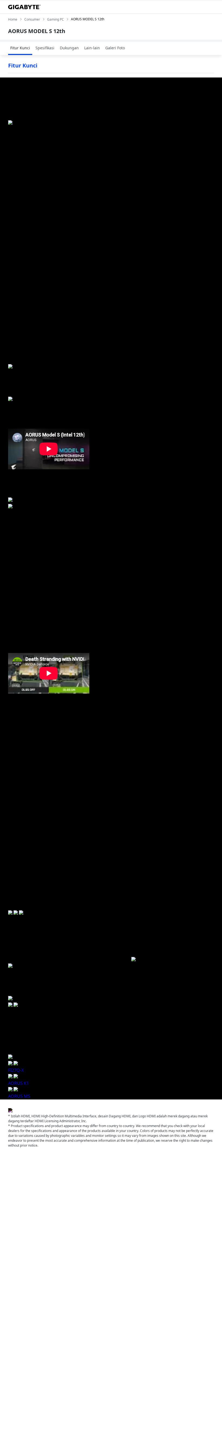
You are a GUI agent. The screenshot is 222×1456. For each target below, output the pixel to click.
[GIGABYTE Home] (24, 7)
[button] (11, 1005)
